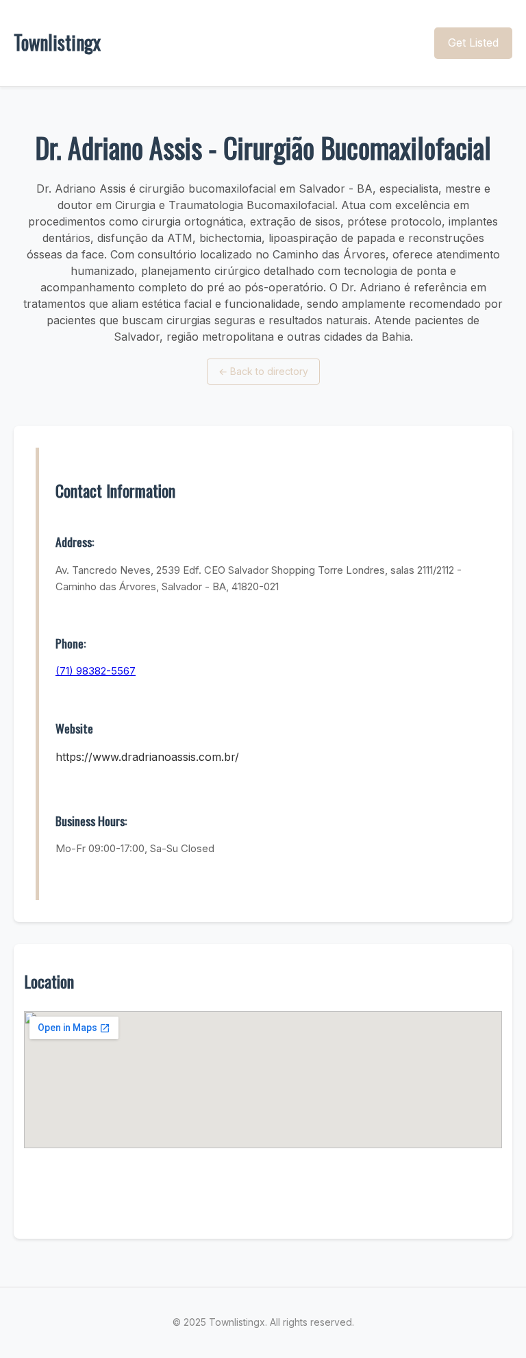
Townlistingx (57, 42)
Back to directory (263, 371)
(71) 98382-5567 (95, 670)
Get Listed (473, 42)
